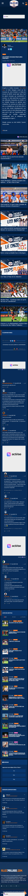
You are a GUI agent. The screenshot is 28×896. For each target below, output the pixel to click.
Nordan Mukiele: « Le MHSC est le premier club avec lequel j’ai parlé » (17, 698)
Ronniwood (6, 596)
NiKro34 (6, 476)
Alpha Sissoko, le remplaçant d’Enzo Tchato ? (17, 660)
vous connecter (21, 340)
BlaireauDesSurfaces (7, 383)
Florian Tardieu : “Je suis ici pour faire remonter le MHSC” (17, 632)
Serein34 (6, 514)
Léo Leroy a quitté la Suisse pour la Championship (16, 688)
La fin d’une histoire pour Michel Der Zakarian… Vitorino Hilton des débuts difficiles (17, 754)
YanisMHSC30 (5, 564)
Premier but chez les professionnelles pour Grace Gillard (17, 744)
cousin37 (4, 415)
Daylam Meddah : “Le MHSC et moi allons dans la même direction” (16, 716)
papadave (4, 393)
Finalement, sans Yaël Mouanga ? (16, 622)
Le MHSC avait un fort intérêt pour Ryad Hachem (16, 707)
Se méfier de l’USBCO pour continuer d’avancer (17, 670)
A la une (5, 130)
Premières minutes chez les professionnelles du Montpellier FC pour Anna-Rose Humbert (17, 735)
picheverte (4, 430)
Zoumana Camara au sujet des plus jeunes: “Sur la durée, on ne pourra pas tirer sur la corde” (16, 679)
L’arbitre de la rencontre (14, 641)
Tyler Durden (7, 579)
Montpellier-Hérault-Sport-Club (17, 891)
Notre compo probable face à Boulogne (15, 651)
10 (14, 60)
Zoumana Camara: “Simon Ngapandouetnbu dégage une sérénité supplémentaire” (17, 726)
